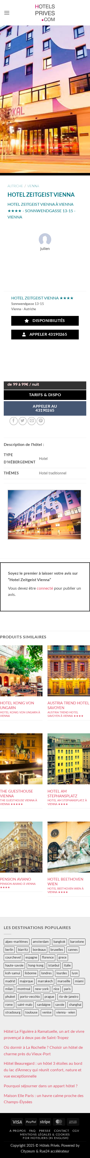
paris (67, 989)
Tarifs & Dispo (45, 395)
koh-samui (12, 973)
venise (47, 1012)
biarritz (23, 949)
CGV (75, 1130)
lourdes (61, 973)
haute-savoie (14, 965)
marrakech (45, 981)
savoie (59, 1004)
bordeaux (39, 949)
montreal (24, 989)
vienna (33, 186)
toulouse (31, 1012)
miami (79, 981)
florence (48, 957)
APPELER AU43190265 (45, 408)
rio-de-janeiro (68, 996)
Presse (45, 1130)
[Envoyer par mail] (32, 421)
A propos (18, 1130)
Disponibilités (47, 321)
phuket (10, 996)
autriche (15, 186)
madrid (10, 981)
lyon (75, 973)
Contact (61, 1130)
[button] (7, 12)
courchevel (13, 957)
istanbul (53, 965)
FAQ (32, 1130)
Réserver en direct (21, 670)
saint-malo (25, 1004)
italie (67, 965)
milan (9, 989)
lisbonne (30, 973)
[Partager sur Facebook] (14, 421)
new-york (42, 989)
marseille (64, 981)
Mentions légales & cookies (45, 1134)
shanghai (75, 1004)
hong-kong (36, 965)
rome (9, 1004)
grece (62, 957)
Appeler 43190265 (47, 334)
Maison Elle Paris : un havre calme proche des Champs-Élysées (44, 1099)
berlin (9, 949)
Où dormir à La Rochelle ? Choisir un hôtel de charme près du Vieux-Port (43, 1051)
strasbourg (12, 1012)
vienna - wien (65, 1012)
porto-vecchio (30, 996)
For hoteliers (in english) (45, 1138)
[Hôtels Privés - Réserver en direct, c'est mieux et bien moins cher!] (45, 13)
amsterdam (41, 941)
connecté (45, 588)
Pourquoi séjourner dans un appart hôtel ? (41, 1086)
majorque (26, 981)
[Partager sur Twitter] (22, 421)
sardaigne (43, 1004)
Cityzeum (28, 1151)
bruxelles (56, 949)
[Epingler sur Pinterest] (40, 421)
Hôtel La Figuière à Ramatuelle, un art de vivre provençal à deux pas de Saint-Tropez (44, 1035)
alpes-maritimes (16, 941)
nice (56, 989)
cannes (73, 949)
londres (46, 973)
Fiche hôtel (21, 684)
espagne (31, 957)
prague (49, 996)
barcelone (77, 941)
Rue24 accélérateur (54, 1151)
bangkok (60, 941)
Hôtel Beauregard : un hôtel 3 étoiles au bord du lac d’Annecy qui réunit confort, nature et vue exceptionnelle (43, 1070)
